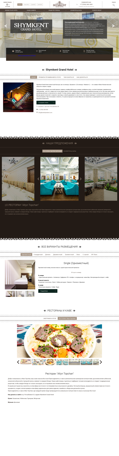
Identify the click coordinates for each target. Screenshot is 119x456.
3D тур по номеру (76, 272)
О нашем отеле (43, 102)
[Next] (80, 179)
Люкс (78, 254)
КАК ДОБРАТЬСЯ (82, 77)
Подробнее (44, 291)
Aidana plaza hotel (11, 10)
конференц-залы (76, 10)
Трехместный (69, 254)
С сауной (85, 254)
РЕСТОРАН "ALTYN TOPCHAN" (52, 151)
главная (20, 4)
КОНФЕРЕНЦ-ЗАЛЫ (69, 151)
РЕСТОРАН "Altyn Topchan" (67, 318)
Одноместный (26, 254)
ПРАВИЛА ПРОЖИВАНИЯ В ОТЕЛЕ (50, 77)
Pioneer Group (96, 10)
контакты (40, 4)
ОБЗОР (33, 77)
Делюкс (47, 254)
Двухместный (57, 254)
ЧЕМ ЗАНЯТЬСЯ (69, 77)
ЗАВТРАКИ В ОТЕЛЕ (49, 318)
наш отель (26, 4)
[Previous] (38, 179)
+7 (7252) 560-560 (86, 4)
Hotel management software (27, 55)
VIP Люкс (94, 254)
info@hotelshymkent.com (45, 112)
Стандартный (38, 254)
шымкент (33, 4)
